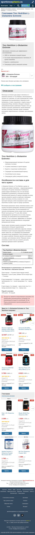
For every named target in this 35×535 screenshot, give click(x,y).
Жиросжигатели (11, 491)
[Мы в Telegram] (17, 515)
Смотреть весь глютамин (8, 395)
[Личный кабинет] (33, 5)
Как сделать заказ (8, 500)
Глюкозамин (21, 493)
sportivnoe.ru (12, 2)
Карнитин (19, 491)
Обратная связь (8, 503)
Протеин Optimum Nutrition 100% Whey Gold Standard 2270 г (8, 329)
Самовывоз (25, 503)
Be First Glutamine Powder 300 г (24, 452)
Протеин (4, 489)
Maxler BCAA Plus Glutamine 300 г (24, 414)
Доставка (25, 497)
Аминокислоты (20, 8)
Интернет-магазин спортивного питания (17, 480)
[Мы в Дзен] (21, 515)
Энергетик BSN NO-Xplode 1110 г (8, 368)
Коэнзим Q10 (13, 493)
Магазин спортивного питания (8, 8)
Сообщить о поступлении (12, 85)
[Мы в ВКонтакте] (13, 515)
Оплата (25, 500)
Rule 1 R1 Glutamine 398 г (8, 414)
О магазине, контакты (8, 497)
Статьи (8, 506)
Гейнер (10, 489)
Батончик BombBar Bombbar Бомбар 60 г (25, 328)
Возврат (25, 506)
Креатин (19, 489)
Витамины (26, 491)
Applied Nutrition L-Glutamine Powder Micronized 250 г (7, 453)
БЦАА (14, 489)
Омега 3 (32, 491)
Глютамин (27, 8)
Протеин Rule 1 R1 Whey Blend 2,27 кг (24, 368)
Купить (7, 349)
